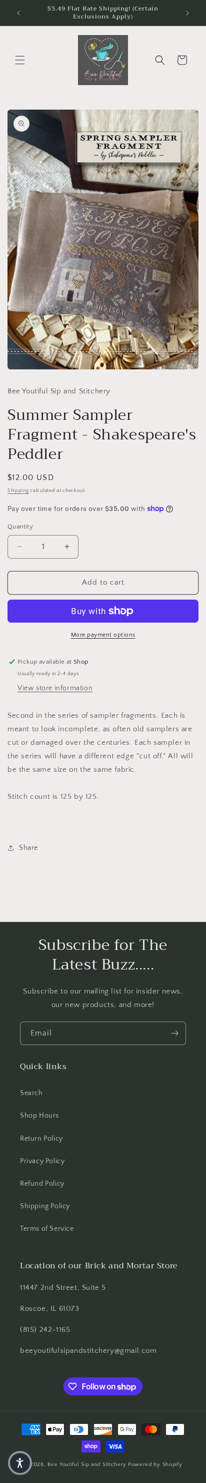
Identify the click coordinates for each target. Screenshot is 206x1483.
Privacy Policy (42, 1161)
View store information (55, 688)
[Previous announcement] (19, 13)
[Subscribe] (175, 1033)
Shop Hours (39, 1116)
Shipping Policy (45, 1206)
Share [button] (28, 848)
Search (31, 1093)
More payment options (103, 635)
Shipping (18, 490)
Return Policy (41, 1139)
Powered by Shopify (155, 1464)
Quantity (20, 526)
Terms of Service (47, 1229)
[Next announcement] (187, 13)
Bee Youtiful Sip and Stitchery (87, 1464)
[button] (20, 60)
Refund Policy (42, 1184)
